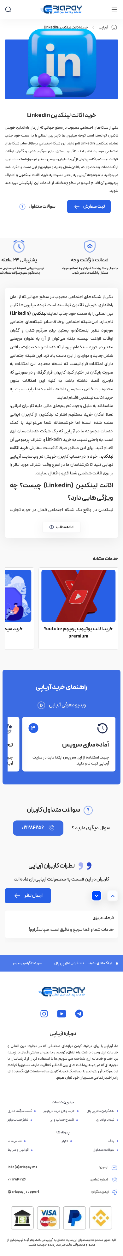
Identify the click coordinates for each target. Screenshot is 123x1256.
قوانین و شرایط (18, 1150)
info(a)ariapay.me (23, 1167)
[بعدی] (96, 895)
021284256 (32, 828)
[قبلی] (112, 895)
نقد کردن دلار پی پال (64, 963)
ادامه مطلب (65, 527)
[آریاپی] (61, 9)
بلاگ (111, 1141)
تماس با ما (15, 1141)
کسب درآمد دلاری (20, 1111)
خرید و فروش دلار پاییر (59, 1111)
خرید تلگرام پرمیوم (22, 963)
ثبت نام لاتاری (105, 1120)
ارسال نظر (33, 895)
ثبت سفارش (94, 206)
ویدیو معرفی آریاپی (67, 705)
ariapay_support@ (23, 1192)
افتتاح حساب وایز (62, 1120)
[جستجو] (8, 9)
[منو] (114, 9)
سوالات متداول (42, 206)
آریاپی (103, 27)
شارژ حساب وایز (18, 1120)
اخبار (65, 1141)
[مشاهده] (79, 1013)
